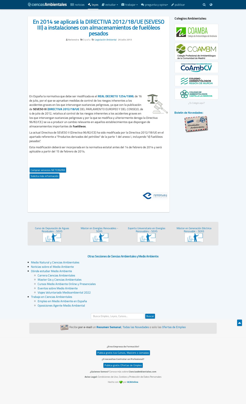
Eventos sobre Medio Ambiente (58, 288)
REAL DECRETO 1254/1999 (115, 96)
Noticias (80, 4)
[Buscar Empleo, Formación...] (204, 4)
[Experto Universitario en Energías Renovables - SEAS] (146, 237)
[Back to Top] (239, 323)
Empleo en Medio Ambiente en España (62, 301)
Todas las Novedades (135, 327)
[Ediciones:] (211, 4)
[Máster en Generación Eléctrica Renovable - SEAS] (194, 237)
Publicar (180, 4)
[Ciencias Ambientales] (47, 4)
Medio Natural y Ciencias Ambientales (55, 262)
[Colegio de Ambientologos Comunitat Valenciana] (197, 67)
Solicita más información (44, 176)
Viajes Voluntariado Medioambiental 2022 (64, 292)
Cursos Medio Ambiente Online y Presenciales (67, 284)
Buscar (150, 316)
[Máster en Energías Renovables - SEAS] (99, 237)
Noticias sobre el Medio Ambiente (52, 266)
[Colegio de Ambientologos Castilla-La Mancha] (197, 93)
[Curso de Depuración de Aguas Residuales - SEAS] (52, 237)
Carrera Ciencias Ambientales (56, 275)
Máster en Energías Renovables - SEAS (99, 229)
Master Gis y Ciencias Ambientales (59, 279)
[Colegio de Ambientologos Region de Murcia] (197, 80)
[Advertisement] (98, 68)
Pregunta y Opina (156, 4)
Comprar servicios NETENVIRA (48, 170)
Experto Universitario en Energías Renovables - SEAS (146, 229)
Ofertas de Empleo (174, 327)
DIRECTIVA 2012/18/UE (63, 109)
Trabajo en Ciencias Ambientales (51, 297)
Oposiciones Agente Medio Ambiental (61, 305)
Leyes (95, 4)
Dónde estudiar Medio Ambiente (51, 271)
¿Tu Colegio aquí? (196, 103)
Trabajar (130, 4)
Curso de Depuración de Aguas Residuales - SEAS (52, 229)
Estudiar (110, 4)
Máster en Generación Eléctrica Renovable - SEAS (194, 229)
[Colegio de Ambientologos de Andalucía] (197, 32)
